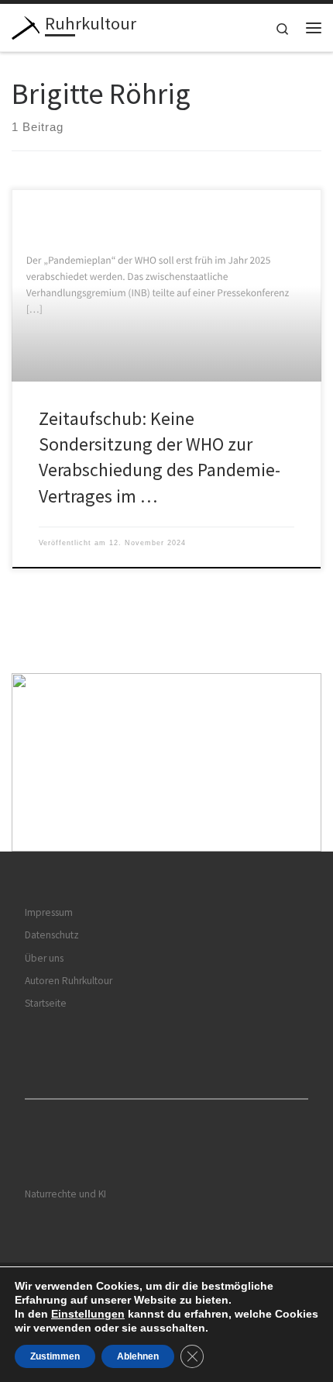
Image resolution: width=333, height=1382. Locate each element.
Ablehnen (138, 1356)
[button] (166, 762)
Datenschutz (52, 934)
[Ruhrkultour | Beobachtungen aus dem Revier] (25, 25)
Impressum (49, 912)
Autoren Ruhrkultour (68, 980)
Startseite (46, 1003)
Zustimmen (55, 1356)
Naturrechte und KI (65, 1194)
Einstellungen (88, 1314)
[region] (166, 762)
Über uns (44, 958)
